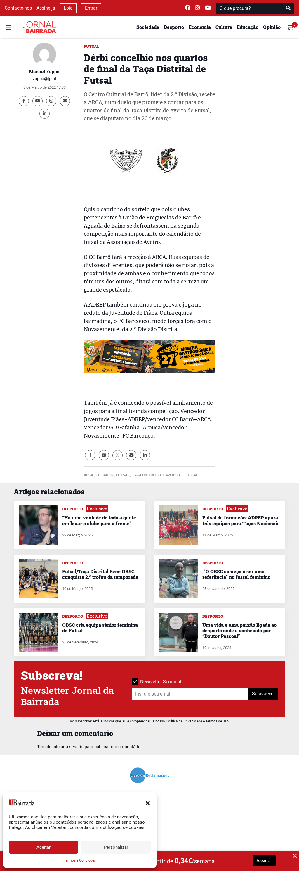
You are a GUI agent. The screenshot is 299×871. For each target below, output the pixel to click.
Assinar (264, 860)
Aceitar (43, 847)
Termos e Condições (80, 860)
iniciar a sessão (68, 746)
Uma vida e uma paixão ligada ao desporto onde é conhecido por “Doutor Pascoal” (239, 630)
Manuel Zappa (44, 72)
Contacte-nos (18, 8)
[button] (148, 802)
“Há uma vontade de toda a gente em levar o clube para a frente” (99, 520)
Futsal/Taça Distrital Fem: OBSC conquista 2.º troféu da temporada (100, 574)
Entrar (91, 8)
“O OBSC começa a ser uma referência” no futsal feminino (236, 574)
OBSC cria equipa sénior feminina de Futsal (100, 628)
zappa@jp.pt (44, 78)
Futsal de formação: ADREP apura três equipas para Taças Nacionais (240, 520)
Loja (68, 8)
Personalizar (116, 847)
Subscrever (263, 693)
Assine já (45, 8)
